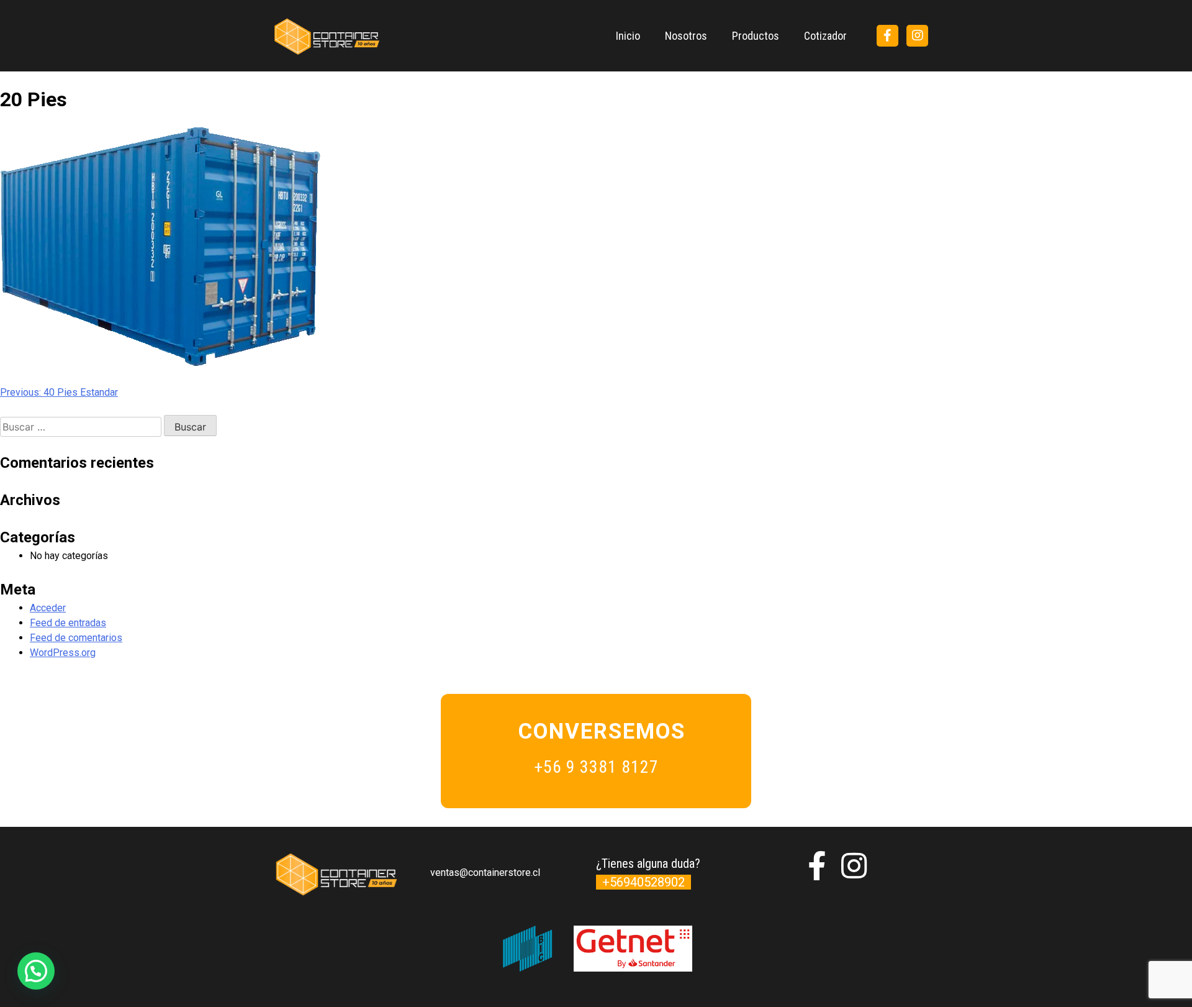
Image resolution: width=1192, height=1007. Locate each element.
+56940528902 (643, 882)
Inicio (628, 35)
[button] (36, 971)
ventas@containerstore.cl (485, 872)
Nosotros (686, 35)
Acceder (48, 608)
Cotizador (825, 35)
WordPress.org (63, 652)
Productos (755, 35)
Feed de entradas (68, 623)
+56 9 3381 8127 (596, 767)
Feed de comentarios (76, 638)
